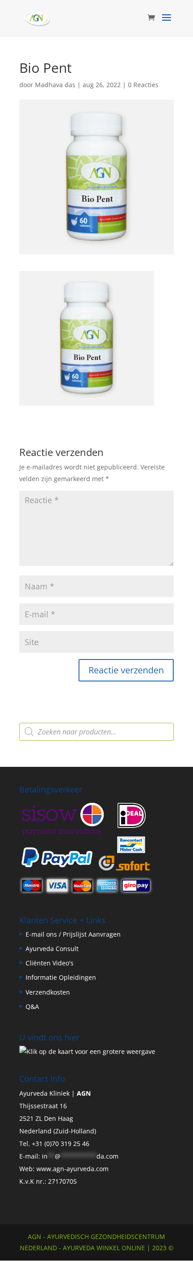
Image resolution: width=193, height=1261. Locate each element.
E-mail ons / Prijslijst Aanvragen (73, 934)
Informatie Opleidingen (61, 977)
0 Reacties (143, 84)
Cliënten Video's (50, 963)
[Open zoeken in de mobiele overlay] (96, 732)
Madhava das (55, 84)
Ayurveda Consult (52, 948)
